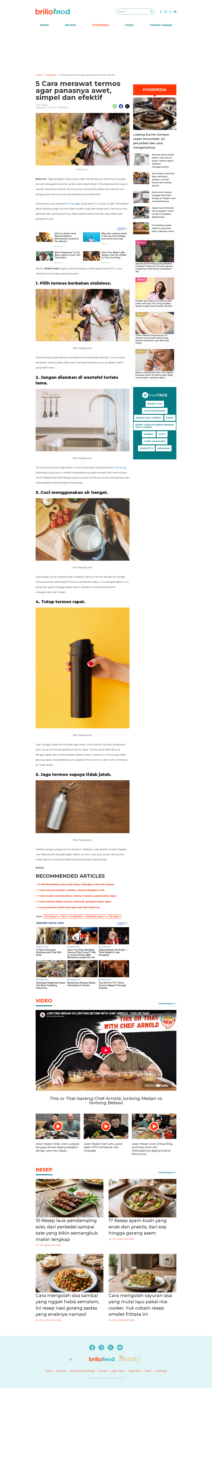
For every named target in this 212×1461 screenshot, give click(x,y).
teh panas (120, 467)
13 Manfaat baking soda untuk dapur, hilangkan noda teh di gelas (76, 884)
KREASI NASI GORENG (148, 417)
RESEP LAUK (155, 403)
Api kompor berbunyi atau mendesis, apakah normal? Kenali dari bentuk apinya (163, 179)
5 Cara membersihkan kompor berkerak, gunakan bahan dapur (75, 901)
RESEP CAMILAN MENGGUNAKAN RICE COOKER (154, 426)
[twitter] (170, 11)
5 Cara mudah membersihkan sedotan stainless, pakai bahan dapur (77, 895)
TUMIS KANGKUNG (155, 441)
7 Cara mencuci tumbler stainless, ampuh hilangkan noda (71, 890)
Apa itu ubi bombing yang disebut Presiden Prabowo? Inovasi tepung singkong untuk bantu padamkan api (154, 267)
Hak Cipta (117, 1371)
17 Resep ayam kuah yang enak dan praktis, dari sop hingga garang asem (138, 1227)
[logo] (53, 11)
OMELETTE (146, 448)
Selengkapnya (166, 1003)
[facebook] (161, 11)
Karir (148, 1371)
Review (70, 25)
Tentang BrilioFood (82, 1371)
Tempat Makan (161, 25)
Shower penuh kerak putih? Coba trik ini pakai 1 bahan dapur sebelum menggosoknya (163, 160)
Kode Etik (134, 1371)
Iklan (49, 1371)
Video (129, 25)
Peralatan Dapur (95, 916)
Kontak (60, 1371)
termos (70, 203)
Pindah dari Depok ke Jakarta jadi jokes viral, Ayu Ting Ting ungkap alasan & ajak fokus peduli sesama (153, 303)
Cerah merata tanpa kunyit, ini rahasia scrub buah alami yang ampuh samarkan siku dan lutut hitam (152, 339)
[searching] (151, 11)
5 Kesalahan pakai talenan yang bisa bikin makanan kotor (163, 228)
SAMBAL (149, 434)
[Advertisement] (106, 51)
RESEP (170, 417)
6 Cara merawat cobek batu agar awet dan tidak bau (69, 907)
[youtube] (175, 11)
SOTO (162, 434)
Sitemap (161, 1371)
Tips (63, 916)
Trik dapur (114, 916)
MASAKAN (164, 448)
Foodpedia (100, 25)
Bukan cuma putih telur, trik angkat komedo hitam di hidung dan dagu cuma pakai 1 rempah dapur (154, 375)
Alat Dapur (51, 916)
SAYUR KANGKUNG (155, 411)
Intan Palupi (42, 105)
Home (39, 75)
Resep (44, 25)
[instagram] (165, 11)
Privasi (103, 1371)
